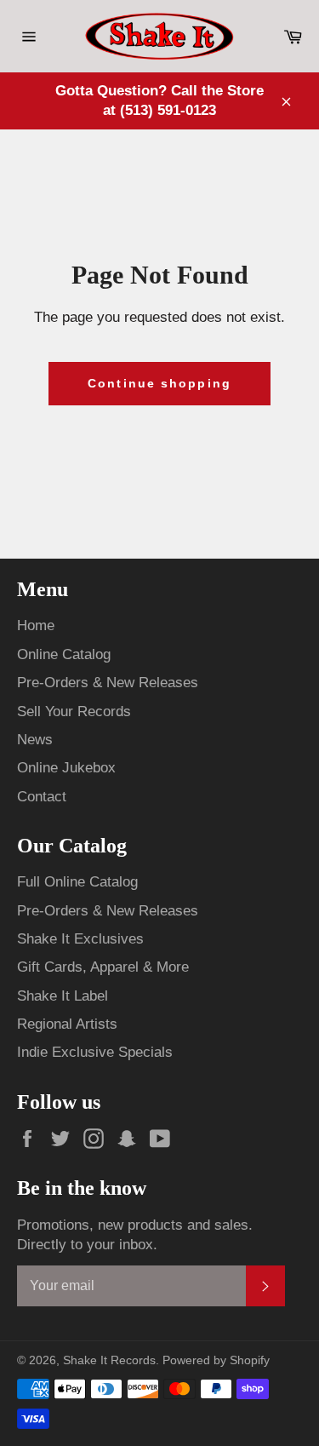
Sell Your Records (74, 711)
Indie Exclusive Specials (95, 1052)
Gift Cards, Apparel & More (103, 967)
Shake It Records (109, 1360)
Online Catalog (64, 654)
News (35, 740)
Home (35, 625)
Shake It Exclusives (80, 939)
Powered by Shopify (216, 1360)
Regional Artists (67, 1024)
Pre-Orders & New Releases (107, 682)
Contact (41, 797)
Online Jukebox (66, 768)
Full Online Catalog (77, 882)
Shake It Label (62, 996)
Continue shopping (159, 383)
